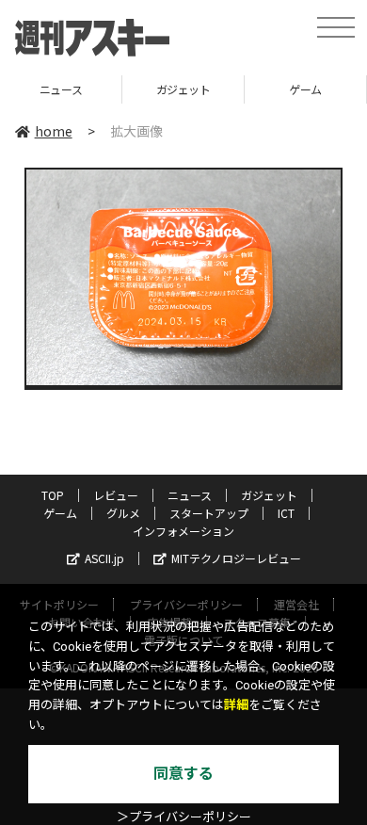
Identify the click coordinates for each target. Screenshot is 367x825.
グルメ (123, 513)
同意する (183, 774)
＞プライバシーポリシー (184, 817)
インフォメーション (183, 531)
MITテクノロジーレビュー (236, 558)
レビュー (115, 495)
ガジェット (129, 89)
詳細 (236, 705)
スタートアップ (208, 513)
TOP (52, 495)
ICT (286, 513)
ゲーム (250, 89)
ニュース (190, 495)
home (53, 130)
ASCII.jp (104, 558)
